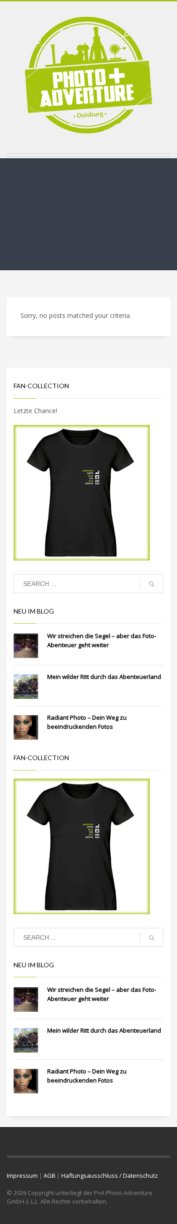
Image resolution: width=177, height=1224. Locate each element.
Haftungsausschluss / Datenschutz (109, 1175)
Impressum (22, 1175)
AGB (49, 1175)
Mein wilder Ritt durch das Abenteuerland (104, 677)
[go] (151, 584)
